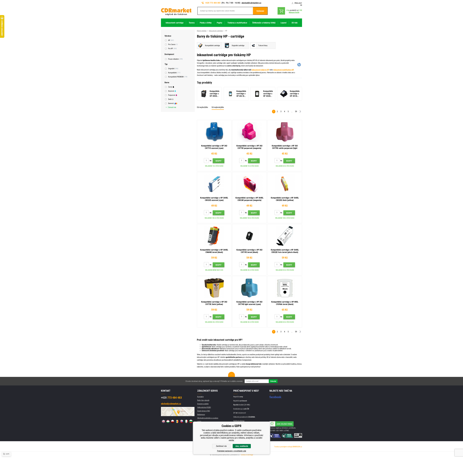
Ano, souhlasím (241, 446)
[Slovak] (181, 421)
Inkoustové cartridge (216, 31)
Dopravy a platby (203, 404)
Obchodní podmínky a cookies (207, 418)
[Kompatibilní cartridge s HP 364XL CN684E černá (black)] (214, 236)
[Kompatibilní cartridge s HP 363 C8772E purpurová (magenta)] (249, 132)
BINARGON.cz (297, 447)
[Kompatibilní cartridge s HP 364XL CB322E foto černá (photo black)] (285, 236)
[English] (163, 421)
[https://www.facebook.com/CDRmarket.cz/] (275, 397)
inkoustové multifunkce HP (283, 70)
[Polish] (172, 421)
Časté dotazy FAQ (203, 411)
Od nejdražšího (202, 107)
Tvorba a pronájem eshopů (283, 447)
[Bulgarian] (191, 421)
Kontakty (200, 397)
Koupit (218, 161)
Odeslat (273, 381)
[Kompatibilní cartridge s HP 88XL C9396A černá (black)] (285, 288)
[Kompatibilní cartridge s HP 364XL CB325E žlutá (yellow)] (285, 184)
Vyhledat (260, 11)
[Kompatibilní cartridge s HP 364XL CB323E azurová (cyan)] (214, 184)
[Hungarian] (168, 421)
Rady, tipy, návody (203, 400)
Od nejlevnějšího (218, 107)
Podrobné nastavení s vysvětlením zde (231, 451)
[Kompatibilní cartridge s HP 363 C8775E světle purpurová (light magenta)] (285, 132)
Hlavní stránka (201, 31)
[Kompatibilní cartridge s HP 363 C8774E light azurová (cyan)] (249, 288)
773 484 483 (171, 397)
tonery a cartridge (247, 455)
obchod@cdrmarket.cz (251, 3)
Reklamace (201, 414)
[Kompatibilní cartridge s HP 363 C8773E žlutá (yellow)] (214, 288)
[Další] (300, 112)
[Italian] (186, 421)
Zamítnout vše (221, 446)
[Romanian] (177, 421)
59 (296, 111)
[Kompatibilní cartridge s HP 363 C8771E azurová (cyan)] (214, 132)
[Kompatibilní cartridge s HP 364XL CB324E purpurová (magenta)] (249, 184)
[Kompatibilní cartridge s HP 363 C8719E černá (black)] (249, 236)
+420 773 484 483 (213, 3)
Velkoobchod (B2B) (204, 407)
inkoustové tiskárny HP (260, 70)
